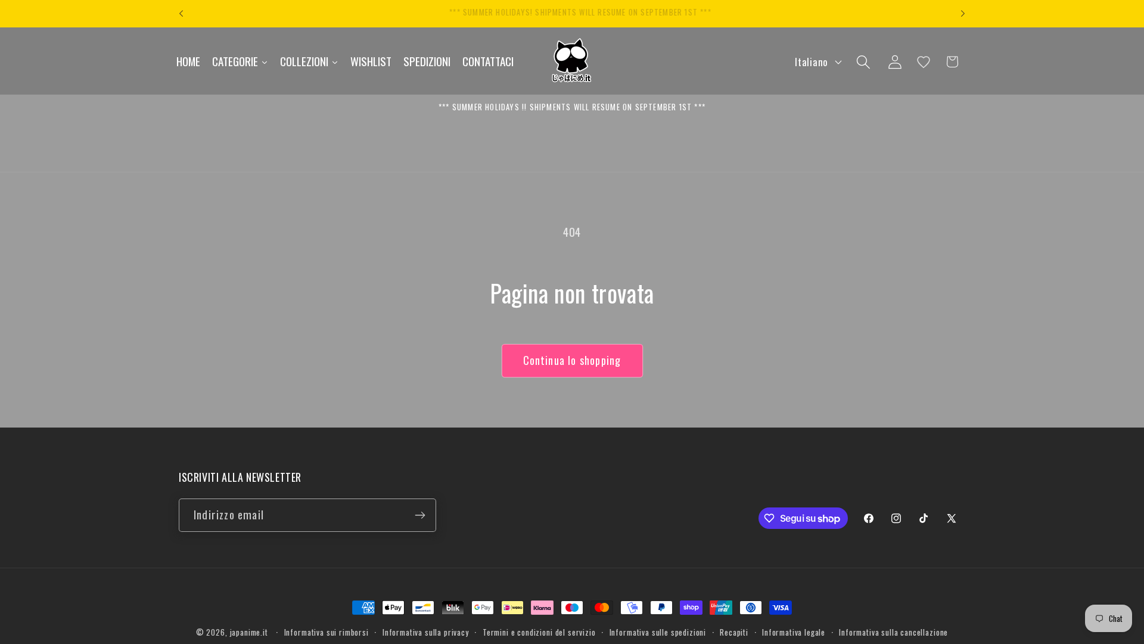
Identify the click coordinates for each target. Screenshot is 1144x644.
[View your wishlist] (923, 62)
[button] (863, 62)
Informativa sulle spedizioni (658, 632)
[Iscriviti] (420, 515)
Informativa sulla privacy (426, 632)
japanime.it (249, 632)
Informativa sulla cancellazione (893, 632)
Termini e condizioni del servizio (539, 632)
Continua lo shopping (572, 360)
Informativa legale (793, 632)
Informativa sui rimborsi (326, 632)
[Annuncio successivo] (963, 13)
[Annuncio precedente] (181, 13)
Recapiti (734, 632)
